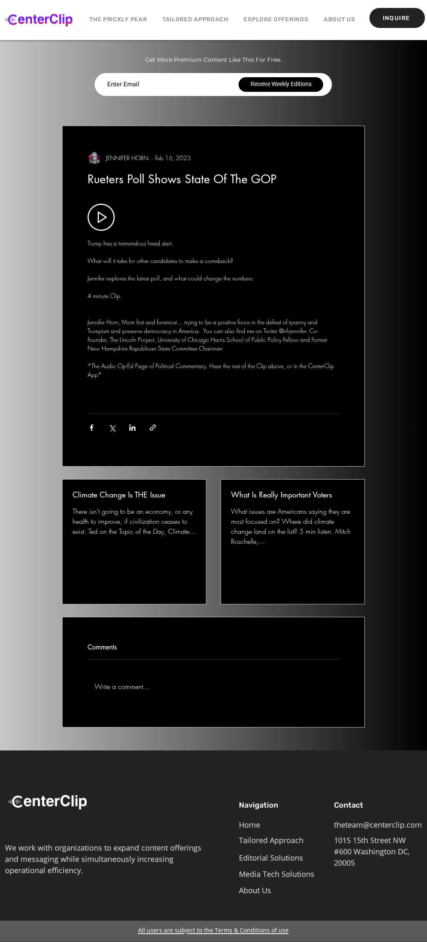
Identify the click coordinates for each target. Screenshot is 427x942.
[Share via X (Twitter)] (112, 428)
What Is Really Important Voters (281, 495)
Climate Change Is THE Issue (119, 495)
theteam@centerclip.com (378, 825)
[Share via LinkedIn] (132, 428)
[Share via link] (153, 428)
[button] (276, 19)
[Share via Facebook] (91, 428)
